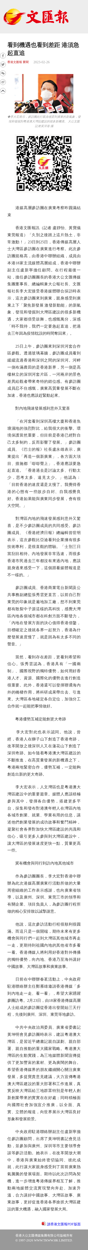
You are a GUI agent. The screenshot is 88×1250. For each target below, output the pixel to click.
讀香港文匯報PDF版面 (64, 1224)
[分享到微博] (3, 82)
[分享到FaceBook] (3, 56)
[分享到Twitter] (3, 64)
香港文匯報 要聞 (18, 62)
